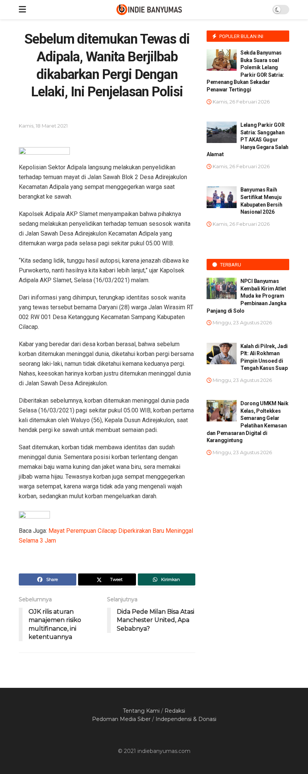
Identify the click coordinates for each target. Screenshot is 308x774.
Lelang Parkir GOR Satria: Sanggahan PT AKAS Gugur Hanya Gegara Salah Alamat (247, 139)
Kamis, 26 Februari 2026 (240, 102)
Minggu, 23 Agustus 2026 (241, 322)
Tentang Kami (141, 710)
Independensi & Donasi (186, 719)
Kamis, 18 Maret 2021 (43, 126)
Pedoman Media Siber (121, 719)
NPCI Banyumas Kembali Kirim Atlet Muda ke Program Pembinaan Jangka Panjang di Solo (247, 295)
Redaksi (175, 710)
